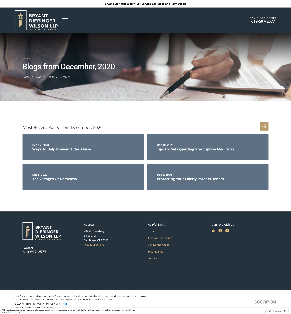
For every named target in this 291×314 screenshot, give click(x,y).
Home (151, 231)
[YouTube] (227, 230)
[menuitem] (19, 307)
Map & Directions (94, 244)
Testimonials (155, 251)
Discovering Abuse (158, 244)
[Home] (36, 20)
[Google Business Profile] (213, 230)
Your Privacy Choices (53, 303)
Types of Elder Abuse (160, 238)
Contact (152, 258)
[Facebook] (220, 230)
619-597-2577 (263, 21)
